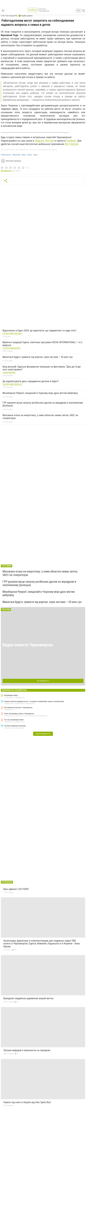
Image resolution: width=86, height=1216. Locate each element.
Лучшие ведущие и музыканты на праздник (26, 1050)
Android (74, 144)
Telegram (39, 140)
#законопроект (6, 155)
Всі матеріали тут (43, 681)
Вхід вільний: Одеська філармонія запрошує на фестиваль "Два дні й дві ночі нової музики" (42, 368)
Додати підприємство (43, 734)
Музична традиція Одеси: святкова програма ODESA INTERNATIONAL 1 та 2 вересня (42, 344)
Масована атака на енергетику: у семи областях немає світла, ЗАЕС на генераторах (40, 417)
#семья (29, 155)
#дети (35, 155)
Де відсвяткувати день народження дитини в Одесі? (31, 381)
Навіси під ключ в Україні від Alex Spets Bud (27, 1102)
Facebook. (71, 140)
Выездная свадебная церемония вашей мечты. (28, 998)
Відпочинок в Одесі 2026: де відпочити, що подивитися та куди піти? (39, 330)
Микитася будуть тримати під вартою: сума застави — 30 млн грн (38, 357)
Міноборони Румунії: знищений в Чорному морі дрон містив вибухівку (40, 393)
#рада (24, 155)
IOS (66, 144)
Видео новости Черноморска (28, 644)
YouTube (49, 140)
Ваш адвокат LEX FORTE (16, 889)
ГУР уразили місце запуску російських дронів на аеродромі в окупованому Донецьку (43, 404)
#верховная (16, 155)
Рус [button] (78, 11)
